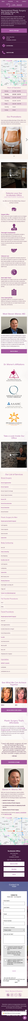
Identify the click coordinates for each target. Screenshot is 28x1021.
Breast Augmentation (6, 482)
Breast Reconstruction (6, 503)
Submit (14, 971)
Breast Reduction (5, 507)
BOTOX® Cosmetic (5, 663)
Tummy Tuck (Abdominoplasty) (8, 593)
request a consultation (20, 812)
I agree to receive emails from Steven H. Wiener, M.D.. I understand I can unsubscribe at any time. (15, 962)
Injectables (5, 659)
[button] (1, 139)
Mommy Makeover (5, 580)
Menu (3, 1)
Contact (24, 1)
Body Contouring (7, 543)
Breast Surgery (6, 478)
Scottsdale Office (14, 851)
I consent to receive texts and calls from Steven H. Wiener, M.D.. (15, 950)
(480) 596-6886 (8, 814)
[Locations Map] (14, 831)
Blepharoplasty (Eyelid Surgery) (8, 521)
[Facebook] (12, 994)
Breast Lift (3, 499)
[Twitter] (20, 994)
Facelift (3, 637)
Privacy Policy (10, 954)
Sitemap (8, 1015)
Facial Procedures (7, 612)
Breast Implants (5, 487)
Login (20, 1015)
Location (10, 1)
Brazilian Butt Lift (5, 560)
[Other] (16, 994)
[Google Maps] (8, 994)
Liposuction (3, 537)
